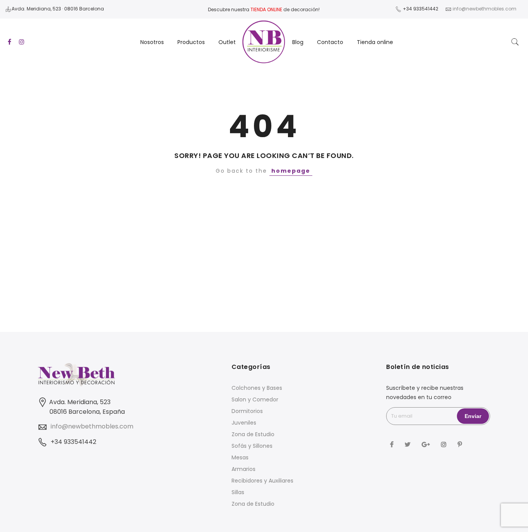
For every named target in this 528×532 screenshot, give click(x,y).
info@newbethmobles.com (92, 426)
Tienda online (375, 42)
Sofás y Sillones (252, 446)
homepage (290, 171)
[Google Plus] (427, 444)
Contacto (330, 42)
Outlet (227, 42)
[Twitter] (408, 444)
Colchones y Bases (257, 388)
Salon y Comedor (255, 399)
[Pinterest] (461, 444)
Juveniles (244, 423)
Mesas (240, 457)
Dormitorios (247, 411)
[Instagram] (444, 444)
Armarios (243, 469)
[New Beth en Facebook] (392, 444)
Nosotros (152, 42)
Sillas (238, 492)
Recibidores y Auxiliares (262, 480)
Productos (191, 42)
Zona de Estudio (253, 434)
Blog (297, 42)
